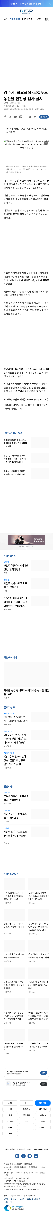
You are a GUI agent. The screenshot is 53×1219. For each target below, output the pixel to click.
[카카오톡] (15, 116)
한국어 (6, 1195)
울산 (10, 1115)
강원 (26, 1121)
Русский (31, 1195)
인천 (10, 1109)
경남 (26, 1127)
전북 (10, 1127)
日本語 (19, 1195)
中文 (25, 1195)
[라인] (20, 116)
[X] (10, 116)
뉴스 (6, 19)
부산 (26, 1103)
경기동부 (26, 1115)
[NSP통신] (26, 12)
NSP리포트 (27, 19)
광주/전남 (26, 1109)
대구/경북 (43, 1103)
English (13, 1195)
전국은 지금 (15, 19)
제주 (10, 1133)
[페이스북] (5, 116)
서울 (10, 1103)
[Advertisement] (26, 247)
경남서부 (42, 1127)
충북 (43, 1121)
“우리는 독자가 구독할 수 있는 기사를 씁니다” (26, 3)
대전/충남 (43, 1109)
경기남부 (42, 1115)
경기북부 (10, 1121)
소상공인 (38, 19)
